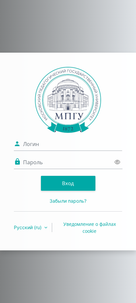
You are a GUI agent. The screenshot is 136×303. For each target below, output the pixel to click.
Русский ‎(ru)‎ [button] (28, 227)
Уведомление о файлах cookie (89, 227)
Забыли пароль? (68, 201)
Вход (68, 183)
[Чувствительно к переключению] (117, 162)
